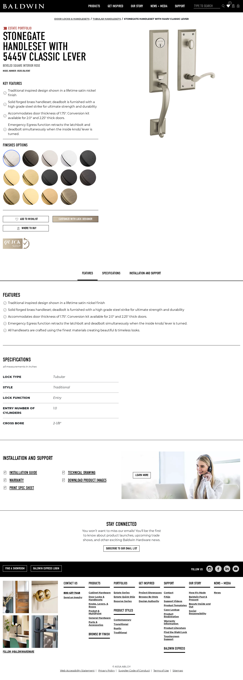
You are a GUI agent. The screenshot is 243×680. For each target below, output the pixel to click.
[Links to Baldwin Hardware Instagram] (209, 568)
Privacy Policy (106, 670)
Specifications (111, 273)
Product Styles (123, 611)
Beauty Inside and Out (200, 605)
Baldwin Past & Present (198, 598)
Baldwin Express (174, 649)
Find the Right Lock (175, 632)
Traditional (120, 632)
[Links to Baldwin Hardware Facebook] (218, 568)
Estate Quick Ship (124, 596)
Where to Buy (29, 228)
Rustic (117, 628)
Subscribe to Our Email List (121, 548)
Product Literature (175, 628)
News (217, 592)
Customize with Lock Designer (75, 219)
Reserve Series (123, 601)
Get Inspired (115, 6)
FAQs (167, 596)
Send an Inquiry (73, 597)
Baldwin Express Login (46, 568)
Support (180, 6)
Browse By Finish (99, 634)
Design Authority (149, 601)
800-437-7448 (72, 592)
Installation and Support (145, 273)
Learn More (141, 475)
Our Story (137, 6)
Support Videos (173, 601)
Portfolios (120, 583)
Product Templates (175, 605)
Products (94, 6)
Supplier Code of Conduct (134, 670)
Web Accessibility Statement (77, 670)
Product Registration (171, 615)
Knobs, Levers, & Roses (98, 605)
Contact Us (70, 583)
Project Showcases (150, 592)
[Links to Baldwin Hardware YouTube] (235, 568)
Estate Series (122, 592)
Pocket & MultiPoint (95, 612)
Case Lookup (171, 609)
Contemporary (122, 619)
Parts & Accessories (96, 623)
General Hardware (100, 618)
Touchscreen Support (171, 637)
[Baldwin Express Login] (238, 6)
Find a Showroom (14, 568)
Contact (168, 592)
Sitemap (178, 670)
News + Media (159, 6)
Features (87, 273)
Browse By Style (148, 596)
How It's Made (197, 592)
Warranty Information (171, 622)
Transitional (121, 624)
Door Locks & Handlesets (96, 598)
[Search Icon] (223, 6)
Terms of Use (161, 670)
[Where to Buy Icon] (233, 6)
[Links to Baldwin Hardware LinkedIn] (227, 568)
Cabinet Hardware (100, 592)
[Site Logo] (23, 6)
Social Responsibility (197, 612)
